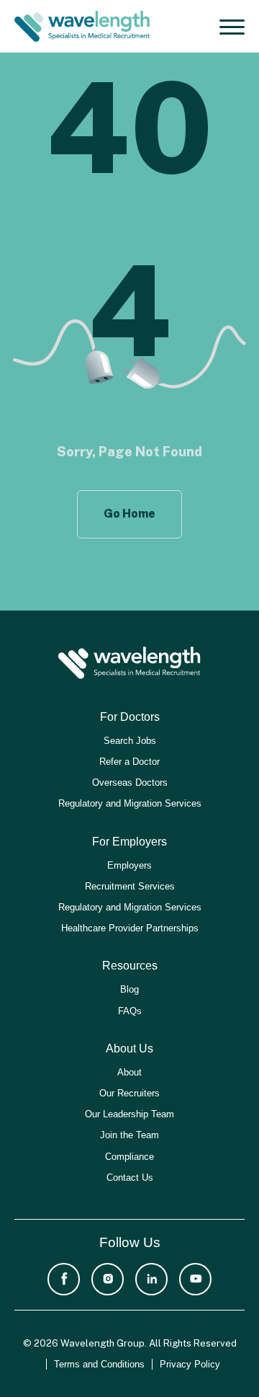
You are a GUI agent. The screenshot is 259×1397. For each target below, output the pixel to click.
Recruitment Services (130, 886)
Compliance (129, 1156)
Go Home (129, 513)
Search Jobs (130, 740)
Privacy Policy (190, 1364)
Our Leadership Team (129, 1114)
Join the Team (129, 1135)
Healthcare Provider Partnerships (130, 928)
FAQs (130, 1011)
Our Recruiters (129, 1093)
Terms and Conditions (99, 1364)
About (129, 1072)
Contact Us (129, 1177)
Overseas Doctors (130, 782)
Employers (129, 865)
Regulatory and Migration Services (129, 803)
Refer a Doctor (129, 761)
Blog (129, 989)
